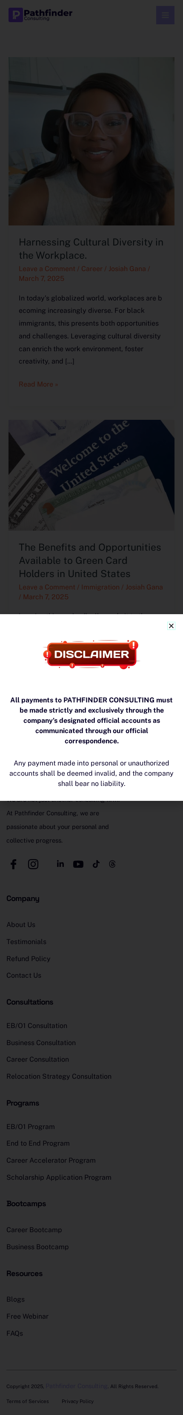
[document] (91, 707)
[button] (171, 626)
